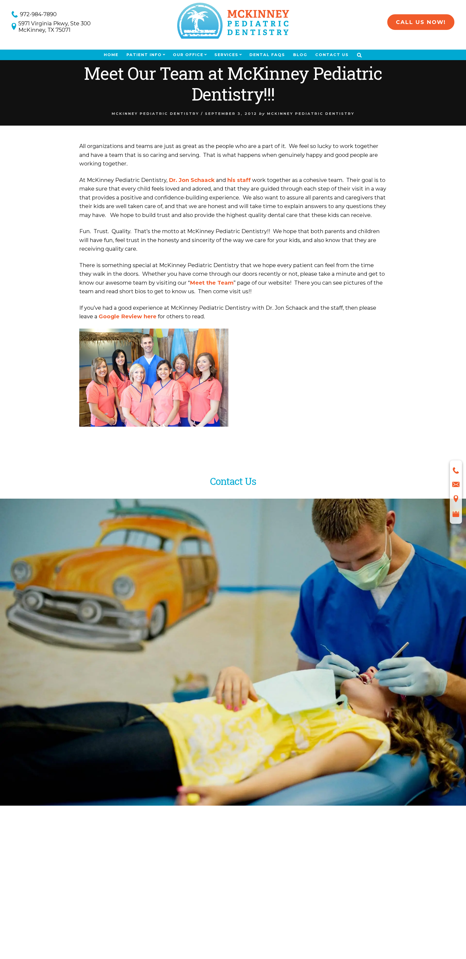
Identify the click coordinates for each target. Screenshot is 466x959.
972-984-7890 (38, 14)
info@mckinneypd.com (107, 751)
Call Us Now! (421, 22)
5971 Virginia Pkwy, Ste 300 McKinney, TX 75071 (54, 26)
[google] (94, 874)
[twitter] (82, 874)
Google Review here (127, 316)
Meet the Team (212, 283)
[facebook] (71, 875)
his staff (239, 180)
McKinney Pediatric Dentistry (155, 113)
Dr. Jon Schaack (192, 180)
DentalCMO (285, 933)
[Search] (359, 55)
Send (84, 709)
